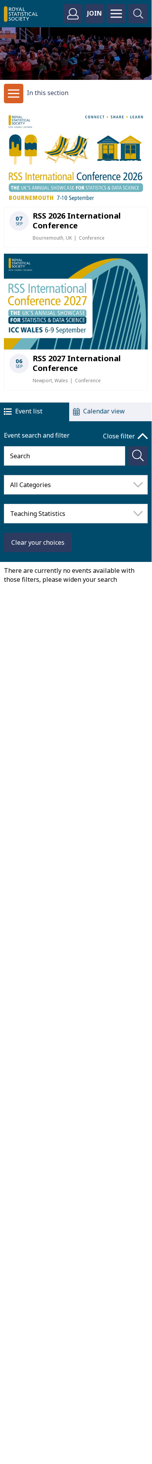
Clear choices (38, 542)
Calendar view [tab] (104, 411)
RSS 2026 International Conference (77, 220)
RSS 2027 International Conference (77, 363)
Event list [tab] (28, 411)
